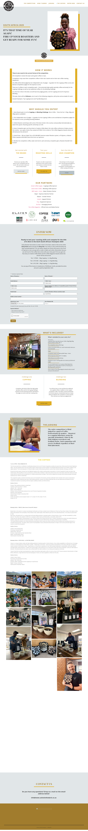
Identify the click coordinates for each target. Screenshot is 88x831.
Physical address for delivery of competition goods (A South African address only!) (60, 286)
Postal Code (13, 291)
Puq (38, 202)
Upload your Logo (14, 301)
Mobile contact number (16, 296)
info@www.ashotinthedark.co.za (43, 798)
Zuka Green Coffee (36, 188)
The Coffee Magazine (34, 207)
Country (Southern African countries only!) (55, 291)
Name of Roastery (15, 276)
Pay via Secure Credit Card (17, 310)
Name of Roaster (49, 276)
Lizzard (39, 199)
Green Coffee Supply (36, 186)
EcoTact (38, 204)
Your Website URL (49, 301)
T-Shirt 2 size (13, 285)
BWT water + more (37, 191)
